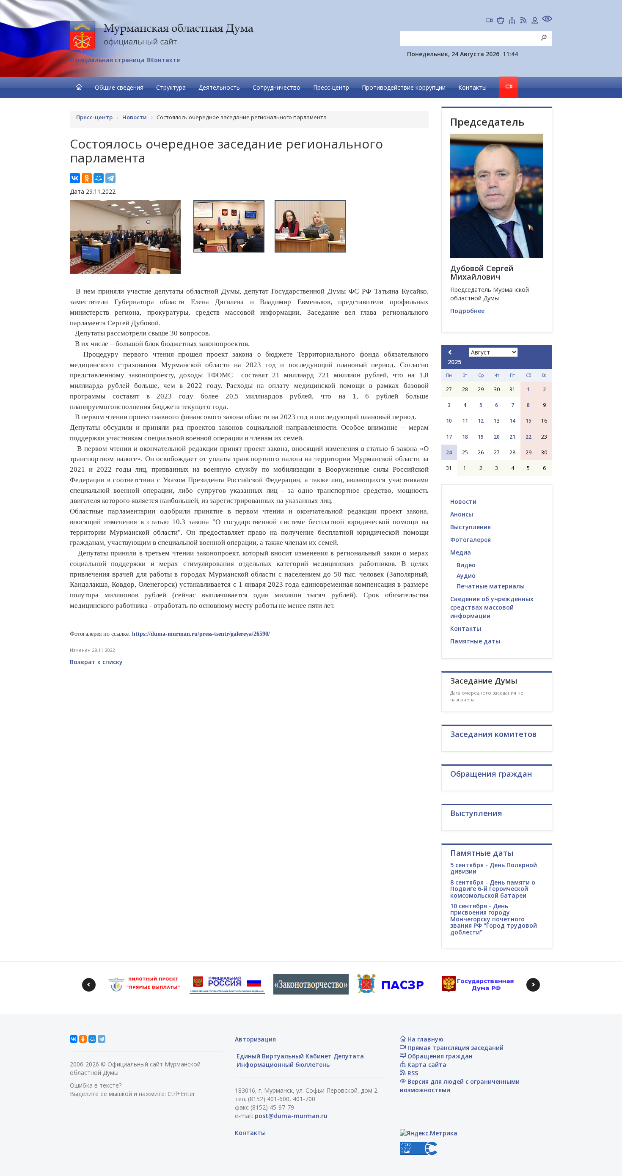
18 (465, 436)
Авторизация (255, 1039)
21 (512, 436)
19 (481, 436)
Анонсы (461, 514)
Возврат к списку (96, 662)
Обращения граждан (439, 1056)
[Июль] (450, 352)
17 (449, 436)
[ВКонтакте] (75, 178)
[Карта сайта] (512, 21)
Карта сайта (426, 1065)
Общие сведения (119, 87)
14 (512, 420)
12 (481, 420)
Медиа (460, 552)
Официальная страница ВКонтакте (125, 60)
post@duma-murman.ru (291, 1116)
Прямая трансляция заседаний (455, 1048)
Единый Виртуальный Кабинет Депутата (299, 1056)
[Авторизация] (534, 21)
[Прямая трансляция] (489, 21)
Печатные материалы (491, 586)
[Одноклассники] (87, 178)
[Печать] (500, 21)
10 (449, 420)
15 (528, 420)
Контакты (472, 87)
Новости (463, 501)
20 (497, 436)
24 (449, 452)
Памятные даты (475, 641)
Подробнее (467, 311)
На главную (424, 1039)
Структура (171, 87)
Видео (466, 565)
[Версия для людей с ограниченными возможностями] (547, 20)
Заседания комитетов (493, 734)
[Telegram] (110, 178)
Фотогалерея (470, 540)
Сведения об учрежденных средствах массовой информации (492, 607)
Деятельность (219, 87)
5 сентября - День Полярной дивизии (493, 868)
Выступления (470, 527)
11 (465, 420)
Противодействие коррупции (404, 87)
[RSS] (523, 21)
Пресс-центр (331, 87)
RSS (412, 1073)
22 (528, 436)
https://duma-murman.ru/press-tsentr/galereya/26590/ (201, 634)
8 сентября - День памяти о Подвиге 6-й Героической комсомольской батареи (492, 888)
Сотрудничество (276, 87)
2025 (454, 362)
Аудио (466, 576)
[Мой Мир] (99, 178)
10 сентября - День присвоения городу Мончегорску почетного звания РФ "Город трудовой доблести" (493, 919)
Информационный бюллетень (282, 1065)
